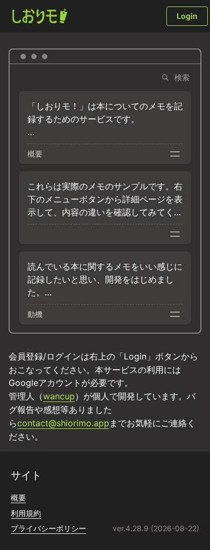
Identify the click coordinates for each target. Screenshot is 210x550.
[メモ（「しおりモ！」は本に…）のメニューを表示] (175, 153)
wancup (59, 396)
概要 (18, 497)
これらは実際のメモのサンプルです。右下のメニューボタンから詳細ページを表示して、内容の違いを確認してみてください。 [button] (105, 199)
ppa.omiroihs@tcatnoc (63, 423)
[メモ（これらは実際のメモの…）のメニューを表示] (175, 234)
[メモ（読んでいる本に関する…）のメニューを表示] (175, 314)
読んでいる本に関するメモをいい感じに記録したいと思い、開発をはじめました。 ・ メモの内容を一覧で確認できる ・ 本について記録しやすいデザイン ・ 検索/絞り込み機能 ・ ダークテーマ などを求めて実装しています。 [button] (105, 280)
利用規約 (26, 513)
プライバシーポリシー (48, 528)
